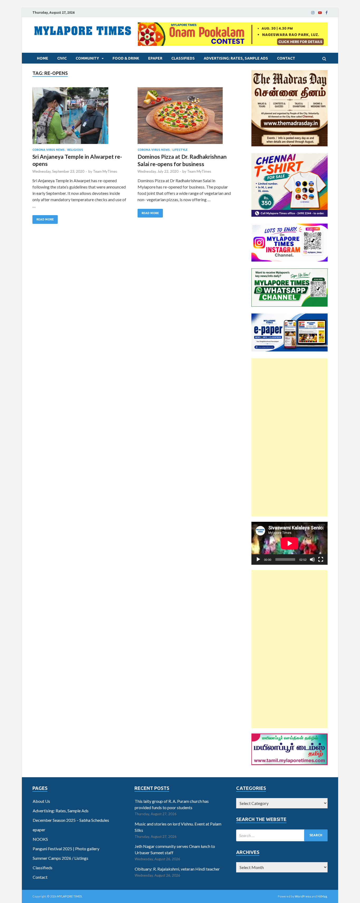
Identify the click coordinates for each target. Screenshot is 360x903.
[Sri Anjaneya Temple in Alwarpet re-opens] (79, 117)
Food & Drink (126, 58)
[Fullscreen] (320, 559)
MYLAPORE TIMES (69, 896)
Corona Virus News (48, 149)
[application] (289, 543)
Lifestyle (180, 149)
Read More (45, 219)
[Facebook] (326, 12)
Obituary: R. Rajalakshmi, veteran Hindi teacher (177, 868)
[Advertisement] (289, 437)
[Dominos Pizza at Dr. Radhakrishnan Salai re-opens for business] (185, 117)
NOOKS (40, 839)
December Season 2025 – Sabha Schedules (71, 820)
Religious (75, 149)
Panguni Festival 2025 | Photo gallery (66, 848)
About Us (41, 801)
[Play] (258, 559)
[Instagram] (313, 12)
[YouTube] (320, 12)
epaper (155, 58)
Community (87, 58)
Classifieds (183, 58)
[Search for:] (282, 835)
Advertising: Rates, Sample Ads (236, 58)
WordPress (303, 896)
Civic (62, 58)
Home (42, 58)
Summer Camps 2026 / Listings (60, 858)
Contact (286, 58)
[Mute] (312, 559)
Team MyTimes (105, 171)
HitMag (322, 896)
